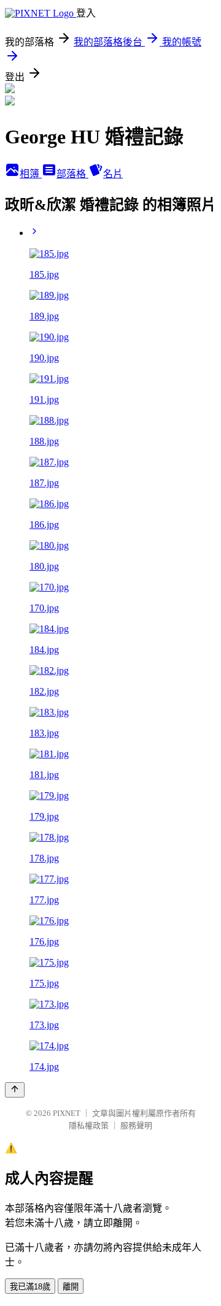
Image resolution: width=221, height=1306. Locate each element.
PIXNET (66, 1113)
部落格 (72, 174)
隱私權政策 (89, 1125)
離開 (71, 1286)
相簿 (31, 174)
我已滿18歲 (30, 1286)
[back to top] (15, 1090)
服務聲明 (136, 1125)
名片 (113, 174)
